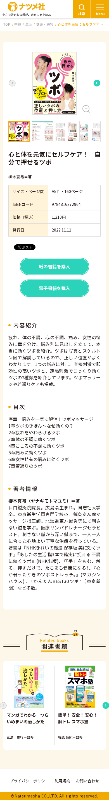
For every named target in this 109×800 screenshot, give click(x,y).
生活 (28, 24)
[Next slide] (96, 83)
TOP (7, 24)
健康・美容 (45, 24)
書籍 (17, 24)
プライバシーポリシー (29, 781)
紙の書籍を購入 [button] (54, 266)
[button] (54, 83)
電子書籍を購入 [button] (54, 288)
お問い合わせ (87, 781)
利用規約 (62, 781)
